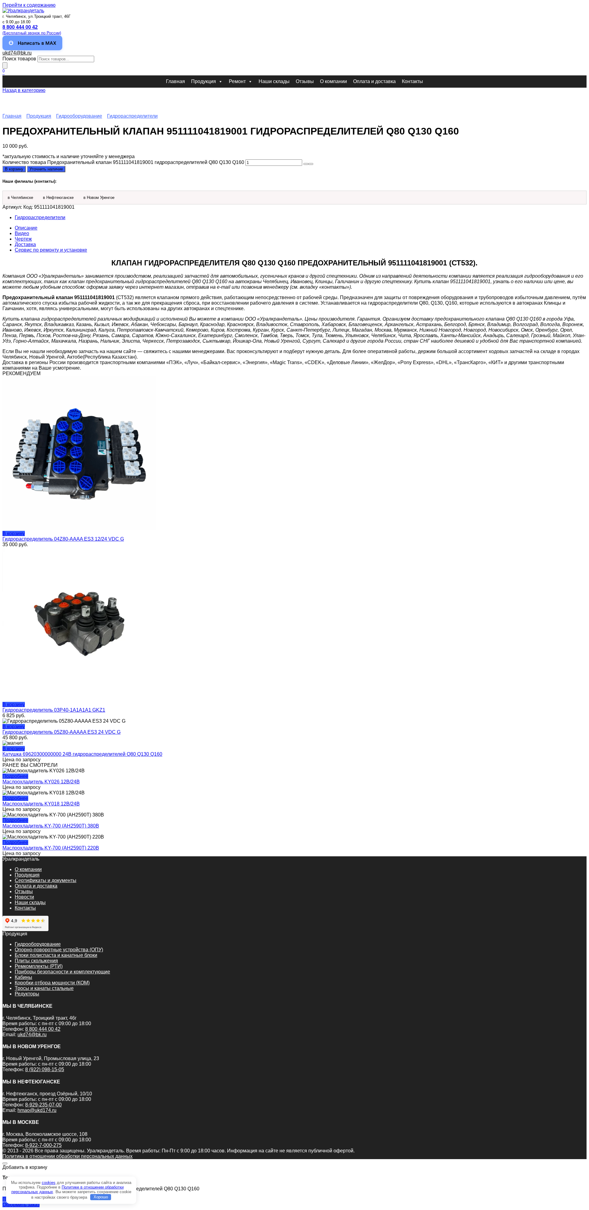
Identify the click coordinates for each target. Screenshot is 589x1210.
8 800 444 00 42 (42, 1029)
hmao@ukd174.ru (36, 1110)
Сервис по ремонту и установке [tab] (51, 250)
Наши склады (274, 81)
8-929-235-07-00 (43, 1104)
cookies (49, 1182)
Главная (175, 81)
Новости (24, 897)
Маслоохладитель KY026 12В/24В (41, 781)
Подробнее (15, 776)
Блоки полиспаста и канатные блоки (56, 955)
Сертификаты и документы (45, 880)
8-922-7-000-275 (43, 1145)
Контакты (412, 81)
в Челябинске (20, 197)
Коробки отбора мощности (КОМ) (52, 982)
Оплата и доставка (374, 81)
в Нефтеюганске (58, 197)
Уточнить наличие (46, 169)
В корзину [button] (13, 533)
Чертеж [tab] (23, 239)
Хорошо (101, 1197)
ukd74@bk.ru (17, 52)
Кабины (23, 977)
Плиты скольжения (36, 960)
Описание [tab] (26, 227)
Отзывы (305, 81)
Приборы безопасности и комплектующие (62, 971)
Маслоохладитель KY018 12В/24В (41, 803)
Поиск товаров (19, 58)
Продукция (203, 81)
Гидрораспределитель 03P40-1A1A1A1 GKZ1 (53, 710)
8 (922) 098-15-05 (44, 1069)
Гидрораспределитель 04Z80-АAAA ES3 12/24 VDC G (63, 539)
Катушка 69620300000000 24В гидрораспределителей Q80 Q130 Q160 (82, 754)
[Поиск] (4, 65)
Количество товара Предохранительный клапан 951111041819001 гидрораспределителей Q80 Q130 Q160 (123, 162)
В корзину (14, 169)
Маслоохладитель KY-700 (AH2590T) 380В (50, 825)
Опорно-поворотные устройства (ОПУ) (59, 949)
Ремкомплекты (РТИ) (39, 966)
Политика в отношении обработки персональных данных (67, 1156)
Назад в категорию (23, 90)
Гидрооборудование (79, 116)
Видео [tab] (22, 233)
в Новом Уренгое (98, 197)
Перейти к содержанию (29, 5)
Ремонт (237, 81)
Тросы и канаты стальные (44, 988)
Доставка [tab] (25, 244)
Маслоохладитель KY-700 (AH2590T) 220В (50, 847)
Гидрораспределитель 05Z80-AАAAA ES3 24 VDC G (61, 732)
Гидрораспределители (132, 116)
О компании (333, 81)
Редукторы (27, 993)
